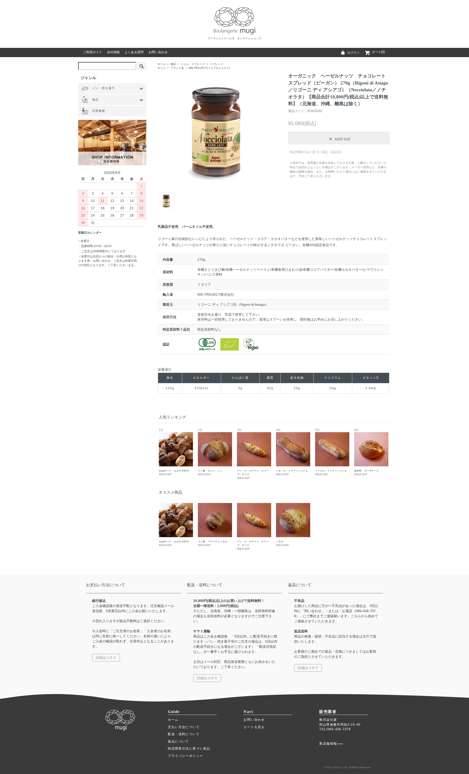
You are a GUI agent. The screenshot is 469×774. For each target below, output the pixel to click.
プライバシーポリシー (185, 756)
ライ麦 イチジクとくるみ (212, 543)
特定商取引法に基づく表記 (189, 748)
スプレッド (216, 64)
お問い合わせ (254, 720)
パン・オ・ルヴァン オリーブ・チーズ (253, 454)
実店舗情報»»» (331, 743)
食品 (173, 64)
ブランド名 (177, 67)
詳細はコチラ (106, 657)
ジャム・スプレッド (193, 64)
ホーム (162, 64)
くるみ (282, 543)
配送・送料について (184, 734)
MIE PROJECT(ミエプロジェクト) (209, 67)
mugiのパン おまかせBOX (174, 452)
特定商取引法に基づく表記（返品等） (317, 152)
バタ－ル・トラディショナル (292, 452)
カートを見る (254, 727)
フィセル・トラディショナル (331, 452)
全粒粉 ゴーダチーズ (366, 452)
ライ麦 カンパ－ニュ (210, 452)
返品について (178, 741)
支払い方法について (184, 727)
